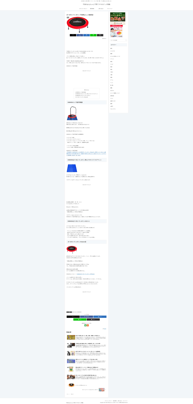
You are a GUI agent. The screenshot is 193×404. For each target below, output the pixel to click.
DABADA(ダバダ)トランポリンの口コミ (83, 95)
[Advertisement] (86, 44)
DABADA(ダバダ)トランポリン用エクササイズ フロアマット (87, 93)
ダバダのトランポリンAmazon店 (82, 97)
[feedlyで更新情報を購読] (85, 325)
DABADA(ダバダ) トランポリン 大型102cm (85, 274)
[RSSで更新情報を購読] (88, 325)
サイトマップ (125, 400)
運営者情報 (115, 400)
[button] (100, 35)
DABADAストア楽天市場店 (81, 92)
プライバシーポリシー (108, 400)
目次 (85, 89)
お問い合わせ (120, 400)
